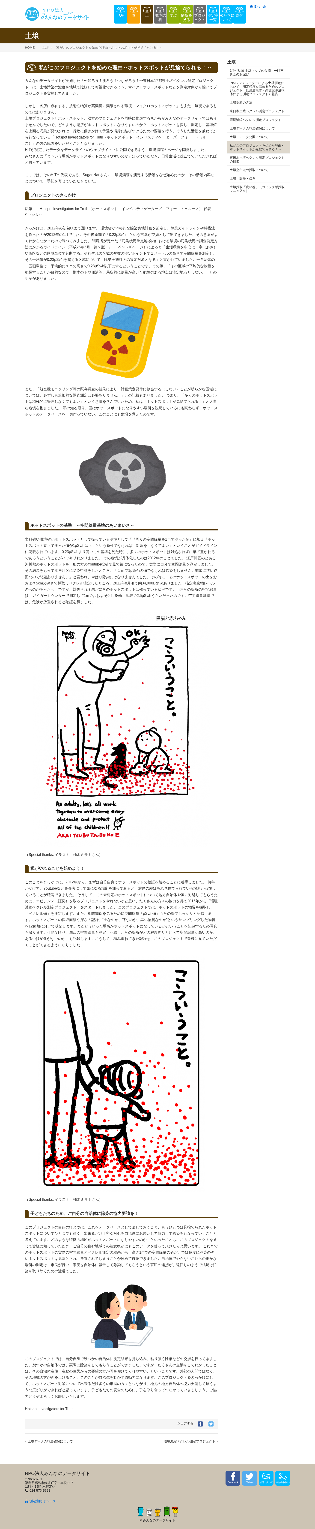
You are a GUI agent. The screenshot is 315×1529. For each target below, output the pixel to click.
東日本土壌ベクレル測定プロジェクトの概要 (257, 159)
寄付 (239, 15)
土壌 (45, 47)
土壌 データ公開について (249, 137)
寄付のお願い (283, 1482)
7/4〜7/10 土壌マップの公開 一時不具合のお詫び (257, 72)
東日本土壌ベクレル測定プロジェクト (257, 111)
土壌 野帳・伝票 (243, 178)
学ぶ (173, 15)
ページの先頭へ (305, 1519)
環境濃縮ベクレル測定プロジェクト (255, 120)
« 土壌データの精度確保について (49, 1441)
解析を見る (186, 17)
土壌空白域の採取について (249, 170)
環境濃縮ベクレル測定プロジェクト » (191, 1441)
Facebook (233, 1482)
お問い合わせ (266, 1482)
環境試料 (160, 17)
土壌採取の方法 (241, 102)
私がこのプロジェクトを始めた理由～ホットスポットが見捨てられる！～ (109, 47)
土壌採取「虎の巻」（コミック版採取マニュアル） (257, 189)
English (260, 6)
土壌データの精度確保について (252, 128)
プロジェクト (199, 17)
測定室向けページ (42, 1501)
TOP (120, 15)
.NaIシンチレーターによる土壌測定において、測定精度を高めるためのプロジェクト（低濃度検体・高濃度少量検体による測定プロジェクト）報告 (257, 88)
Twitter (249, 1482)
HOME (30, 47)
